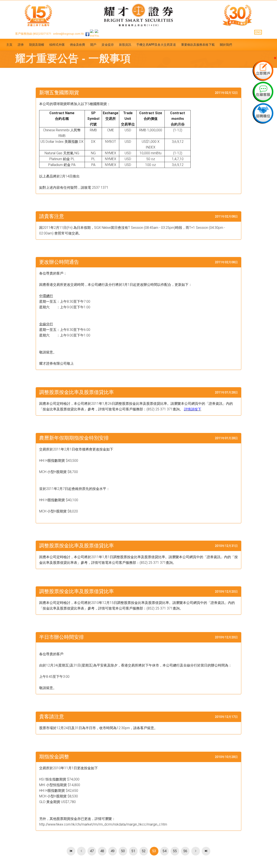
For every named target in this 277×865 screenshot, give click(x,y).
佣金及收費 (77, 44)
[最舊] (206, 851)
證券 (21, 44)
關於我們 (226, 44)
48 (102, 851)
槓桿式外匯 (57, 44)
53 (154, 851)
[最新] (71, 851)
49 (112, 851)
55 (175, 851)
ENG (258, 32)
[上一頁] (81, 851)
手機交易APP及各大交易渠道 (156, 44)
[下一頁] (195, 851)
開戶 (93, 44)
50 (123, 851)
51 (133, 851)
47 (92, 851)
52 (144, 851)
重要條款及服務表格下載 (198, 44)
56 (185, 851)
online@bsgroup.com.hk (68, 33)
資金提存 (107, 44)
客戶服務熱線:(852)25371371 (33, 33)
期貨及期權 (36, 44)
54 (164, 851)
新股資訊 (125, 44)
